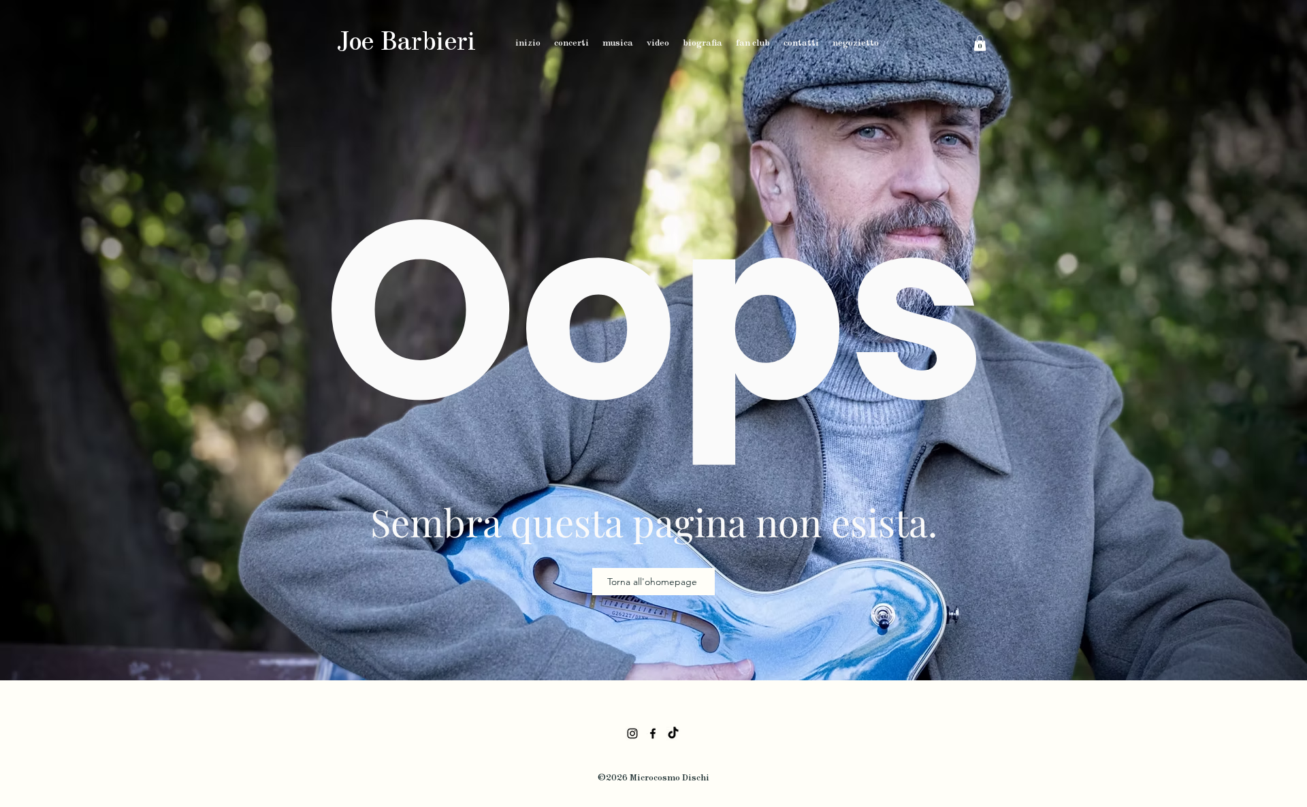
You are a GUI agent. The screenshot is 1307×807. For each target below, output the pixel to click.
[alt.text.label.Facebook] (653, 733)
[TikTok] (673, 733)
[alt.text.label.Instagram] (632, 733)
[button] (979, 43)
